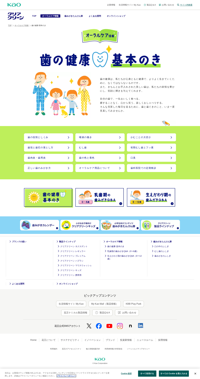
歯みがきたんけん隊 (162, 241)
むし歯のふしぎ (161, 251)
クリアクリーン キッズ (70, 270)
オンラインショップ (68, 284)
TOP (10, 25)
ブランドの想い (19, 241)
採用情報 (162, 340)
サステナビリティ (70, 340)
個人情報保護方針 (93, 349)
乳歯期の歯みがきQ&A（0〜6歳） (123, 251)
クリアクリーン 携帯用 (70, 275)
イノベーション (92, 340)
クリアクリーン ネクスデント (74, 246)
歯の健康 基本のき (115, 246)
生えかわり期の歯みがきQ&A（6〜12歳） (124, 257)
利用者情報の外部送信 (113, 349)
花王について (49, 340)
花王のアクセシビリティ (71, 349)
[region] (100, 374)
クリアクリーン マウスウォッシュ (76, 265)
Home (33, 340)
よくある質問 (18, 284)
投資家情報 (126, 340)
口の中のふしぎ (161, 246)
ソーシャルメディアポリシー (138, 349)
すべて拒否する (147, 373)
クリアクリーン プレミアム (73, 256)
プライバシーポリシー (66, 376)
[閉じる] (195, 373)
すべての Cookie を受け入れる (173, 373)
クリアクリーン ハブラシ (71, 261)
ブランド (110, 340)
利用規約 (53, 349)
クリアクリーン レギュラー (73, 251)
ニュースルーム (145, 340)
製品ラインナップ (67, 241)
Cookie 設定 (126, 373)
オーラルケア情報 (21, 25)
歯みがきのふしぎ (162, 256)
